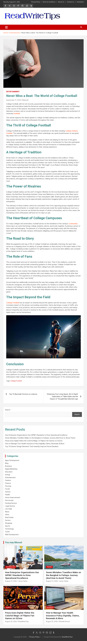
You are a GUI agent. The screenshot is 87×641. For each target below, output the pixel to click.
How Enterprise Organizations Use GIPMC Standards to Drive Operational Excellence (36, 435)
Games (7, 492)
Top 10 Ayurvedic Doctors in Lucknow (23, 394)
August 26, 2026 (11, 621)
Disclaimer (80, 2)
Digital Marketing (11, 469)
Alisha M (25, 100)
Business (8, 466)
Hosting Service (11, 503)
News (7, 512)
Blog (6, 463)
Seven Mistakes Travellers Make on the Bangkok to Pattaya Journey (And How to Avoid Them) (40, 438)
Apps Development (12, 460)
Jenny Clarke (22, 581)
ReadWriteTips (23, 621)
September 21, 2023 (13, 100)
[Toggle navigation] (6, 27)
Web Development (12, 535)
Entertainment (13, 92)
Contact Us (70, 2)
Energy (7, 475)
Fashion (8, 480)
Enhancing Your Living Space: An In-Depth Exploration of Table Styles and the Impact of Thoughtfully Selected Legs (62, 396)
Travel (7, 532)
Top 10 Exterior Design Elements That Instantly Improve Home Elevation (31, 446)
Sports (7, 526)
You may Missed (13, 542)
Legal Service (10, 506)
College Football (16, 381)
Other (7, 515)
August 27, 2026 (11, 581)
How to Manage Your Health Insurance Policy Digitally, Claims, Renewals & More (34, 444)
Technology (9, 529)
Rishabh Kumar (64, 621)
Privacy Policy (35, 2)
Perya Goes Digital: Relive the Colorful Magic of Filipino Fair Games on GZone (33, 441)
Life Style (8, 509)
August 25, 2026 (52, 621)
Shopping (8, 523)
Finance (8, 483)
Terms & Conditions (49, 2)
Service (8, 520)
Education (8, 472)
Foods (7, 489)
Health (7, 495)
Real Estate (9, 517)
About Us (61, 2)
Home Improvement (12, 497)
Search (7, 410)
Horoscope (9, 500)
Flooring (8, 486)
